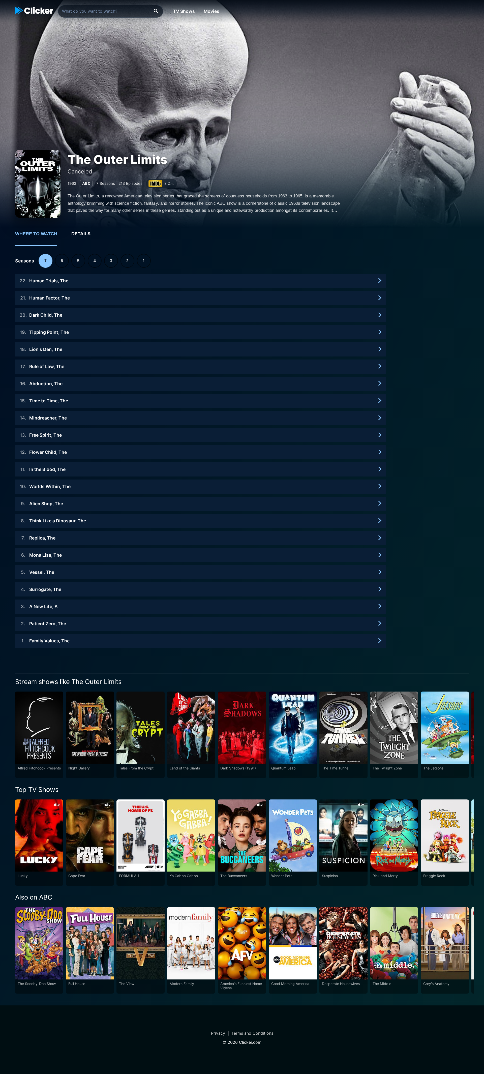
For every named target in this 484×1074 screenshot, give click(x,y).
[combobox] (110, 11)
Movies (211, 11)
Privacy (218, 1033)
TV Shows (184, 11)
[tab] (39, 236)
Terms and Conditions (252, 1033)
